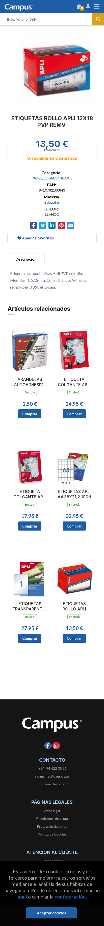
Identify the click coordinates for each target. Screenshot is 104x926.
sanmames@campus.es (52, 776)
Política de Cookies (52, 834)
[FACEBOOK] (48, 745)
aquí (22, 897)
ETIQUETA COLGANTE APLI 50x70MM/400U (29, 494)
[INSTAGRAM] (56, 745)
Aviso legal (52, 811)
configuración (70, 897)
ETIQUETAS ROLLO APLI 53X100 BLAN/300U (74, 606)
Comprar (29, 414)
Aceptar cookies (51, 913)
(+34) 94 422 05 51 (52, 768)
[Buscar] (98, 19)
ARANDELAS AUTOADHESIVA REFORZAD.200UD (29, 382)
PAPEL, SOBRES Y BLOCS (52, 178)
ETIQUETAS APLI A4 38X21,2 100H (74, 494)
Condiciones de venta (52, 819)
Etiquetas (52, 202)
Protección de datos (52, 826)
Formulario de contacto (52, 784)
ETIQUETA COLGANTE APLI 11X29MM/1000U (74, 382)
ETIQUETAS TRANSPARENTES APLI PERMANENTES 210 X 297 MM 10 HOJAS (29, 606)
